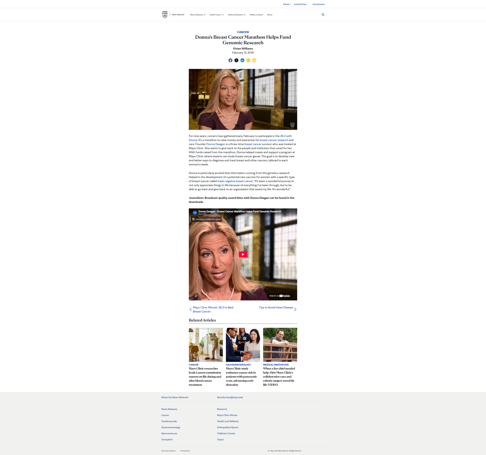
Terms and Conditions (168, 451)
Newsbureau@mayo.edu (230, 397)
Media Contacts (256, 14)
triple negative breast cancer (235, 181)
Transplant (167, 439)
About (269, 14)
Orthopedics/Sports (227, 427)
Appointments (319, 4)
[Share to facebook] (230, 60)
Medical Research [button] (236, 14)
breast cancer (252, 144)
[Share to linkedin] (242, 60)
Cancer (165, 415)
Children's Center (226, 433)
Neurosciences (169, 433)
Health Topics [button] (216, 14)
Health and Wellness (228, 421)
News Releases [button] (196, 14)
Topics (220, 439)
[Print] (254, 60)
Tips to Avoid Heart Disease (276, 307)
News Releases (169, 409)
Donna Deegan (215, 144)
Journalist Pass (300, 4)
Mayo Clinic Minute (227, 415)
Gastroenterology (170, 427)
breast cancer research (274, 140)
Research (222, 409)
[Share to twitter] (236, 60)
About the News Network (174, 397)
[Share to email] (248, 60)
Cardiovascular (169, 421)
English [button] (286, 4)
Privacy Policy (185, 451)
